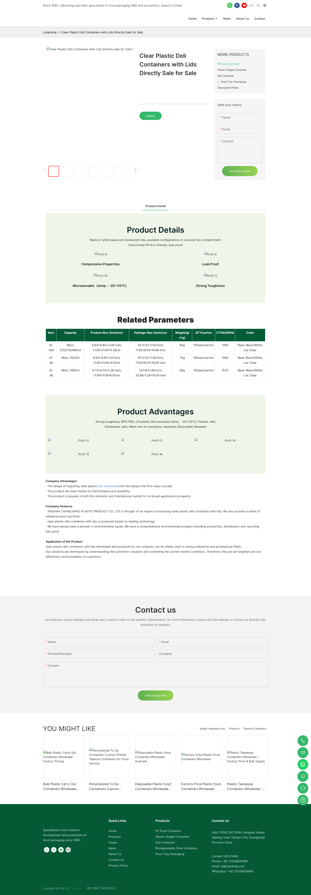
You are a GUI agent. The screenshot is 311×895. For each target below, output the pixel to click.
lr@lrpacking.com (233, 866)
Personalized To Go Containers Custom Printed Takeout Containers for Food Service (104, 786)
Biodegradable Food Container (176, 848)
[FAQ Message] (303, 800)
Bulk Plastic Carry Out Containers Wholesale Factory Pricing (59, 786)
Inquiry (150, 116)
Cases (113, 842)
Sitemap (79, 888)
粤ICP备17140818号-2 (101, 888)
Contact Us (116, 860)
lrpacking (50, 32)
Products (234, 728)
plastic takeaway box (212, 728)
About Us (115, 854)
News (112, 848)
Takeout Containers (254, 728)
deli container (107, 486)
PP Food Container (168, 831)
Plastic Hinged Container (172, 836)
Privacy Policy (118, 865)
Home (113, 831)
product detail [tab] (156, 206)
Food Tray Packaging (170, 854)
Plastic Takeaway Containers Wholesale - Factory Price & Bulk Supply (244, 786)
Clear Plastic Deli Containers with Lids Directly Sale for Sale (102, 32)
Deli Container (165, 842)
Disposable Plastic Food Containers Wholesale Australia (153, 786)
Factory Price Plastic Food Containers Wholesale (201, 786)
